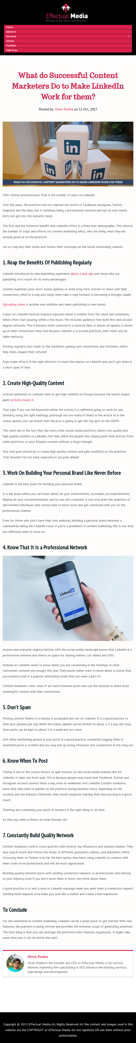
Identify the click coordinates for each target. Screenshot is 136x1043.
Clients (10, 41)
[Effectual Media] (67, 12)
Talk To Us (11, 50)
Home (9, 27)
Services (11, 36)
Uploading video (14, 304)
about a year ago (82, 274)
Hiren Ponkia (64, 109)
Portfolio (11, 45)
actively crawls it (21, 400)
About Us (11, 31)
